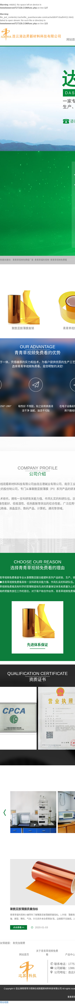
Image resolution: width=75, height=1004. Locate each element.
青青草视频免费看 (58, 260)
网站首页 (24, 954)
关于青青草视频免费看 (47, 952)
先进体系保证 (37, 645)
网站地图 (4, 1002)
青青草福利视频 (42, 260)
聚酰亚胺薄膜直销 (23, 328)
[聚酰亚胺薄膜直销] (23, 307)
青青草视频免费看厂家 (23, 260)
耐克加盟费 (19, 943)
